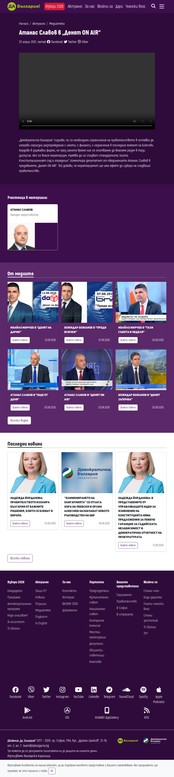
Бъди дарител (153, 597)
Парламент (124, 595)
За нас (90, 6)
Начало (23, 23)
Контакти (69, 591)
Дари (119, 6)
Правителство (127, 601)
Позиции (40, 604)
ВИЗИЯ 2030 (70, 604)
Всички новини (20, 558)
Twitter (72, 42)
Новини (40, 597)
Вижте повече (20, 340)
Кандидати (14, 591)
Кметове (95, 662)
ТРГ (146, 633)
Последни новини (24, 444)
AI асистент (15, 622)
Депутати (96, 644)
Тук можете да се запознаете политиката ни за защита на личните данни (52, 751)
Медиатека (57, 23)
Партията (96, 582)
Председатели (99, 591)
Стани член (151, 591)
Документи (69, 610)
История (68, 597)
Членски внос (135, 6)
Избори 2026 (54, 6)
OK (51, 771)
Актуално (75, 6)
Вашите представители (128, 584)
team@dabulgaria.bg (36, 746)
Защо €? (41, 591)
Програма (13, 597)
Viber (84, 42)
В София (122, 608)
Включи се (105, 6)
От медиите (20, 274)
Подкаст (41, 617)
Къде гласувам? (17, 615)
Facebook (56, 42)
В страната (125, 614)
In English (41, 623)
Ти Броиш (13, 628)
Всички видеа (19, 420)
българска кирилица (37, 756)
